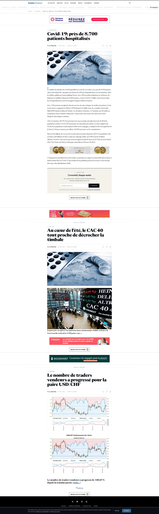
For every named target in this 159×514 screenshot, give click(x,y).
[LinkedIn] (86, 501)
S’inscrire (94, 185)
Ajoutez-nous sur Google (77, 197)
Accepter (126, 510)
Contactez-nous (87, 506)
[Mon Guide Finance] (35, 3)
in (110, 45)
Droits (80, 3)
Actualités (51, 3)
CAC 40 (66, 3)
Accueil (30, 11)
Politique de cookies (55, 511)
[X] (72, 501)
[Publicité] (79, 19)
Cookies (96, 506)
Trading (96, 3)
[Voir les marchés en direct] (79, 7)
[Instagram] (81, 501)
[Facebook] (77, 501)
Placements (88, 3)
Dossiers (73, 3)
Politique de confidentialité (93, 189)
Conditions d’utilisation (74, 506)
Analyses (60, 3)
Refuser (117, 510)
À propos (63, 506)
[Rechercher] (130, 3)
